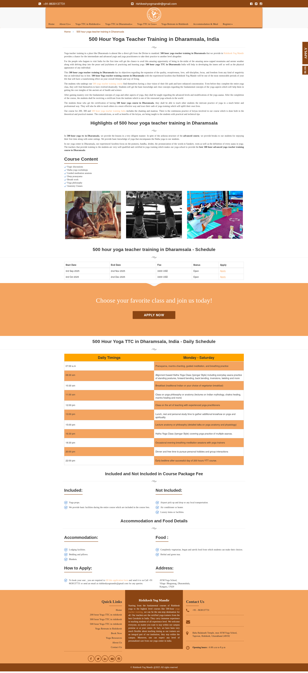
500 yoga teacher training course (108, 84)
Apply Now (154, 315)
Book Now (116, 633)
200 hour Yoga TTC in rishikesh (106, 614)
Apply (223, 270)
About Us (64, 24)
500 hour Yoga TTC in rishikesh (106, 624)
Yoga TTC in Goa (146, 24)
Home (51, 24)
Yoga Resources (114, 638)
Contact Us (116, 647)
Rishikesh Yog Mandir (234, 53)
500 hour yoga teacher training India (109, 111)
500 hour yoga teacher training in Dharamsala (100, 31)
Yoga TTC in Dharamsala (118, 24)
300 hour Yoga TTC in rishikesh (106, 619)
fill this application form (117, 580)
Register (227, 24)
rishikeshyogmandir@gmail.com (210, 621)
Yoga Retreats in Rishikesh (174, 24)
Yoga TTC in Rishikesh (87, 24)
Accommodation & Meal (205, 24)
